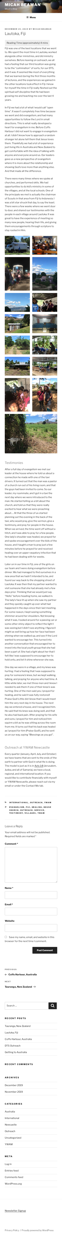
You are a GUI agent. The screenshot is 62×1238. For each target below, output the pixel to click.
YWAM (48, 802)
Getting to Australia (16, 1052)
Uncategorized (13, 1137)
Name (9, 888)
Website (9, 920)
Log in (8, 1164)
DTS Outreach (13, 1045)
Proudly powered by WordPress (38, 1230)
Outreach (36, 802)
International (19, 802)
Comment (11, 843)
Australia (10, 1111)
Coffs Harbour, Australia (18, 1039)
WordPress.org (13, 1183)
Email (9, 904)
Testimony (16, 813)
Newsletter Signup (15, 1210)
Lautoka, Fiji (11, 1032)
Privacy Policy (12, 1230)
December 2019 (14, 1085)
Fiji (28, 807)
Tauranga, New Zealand (18, 1026)
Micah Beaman (23, 4)
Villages (30, 813)
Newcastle (11, 1124)
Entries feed (12, 1170)
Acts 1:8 (38, 765)
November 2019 (14, 1091)
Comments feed (14, 1177)
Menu (33, 17)
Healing (37, 807)
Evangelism (16, 807)
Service (39, 810)
